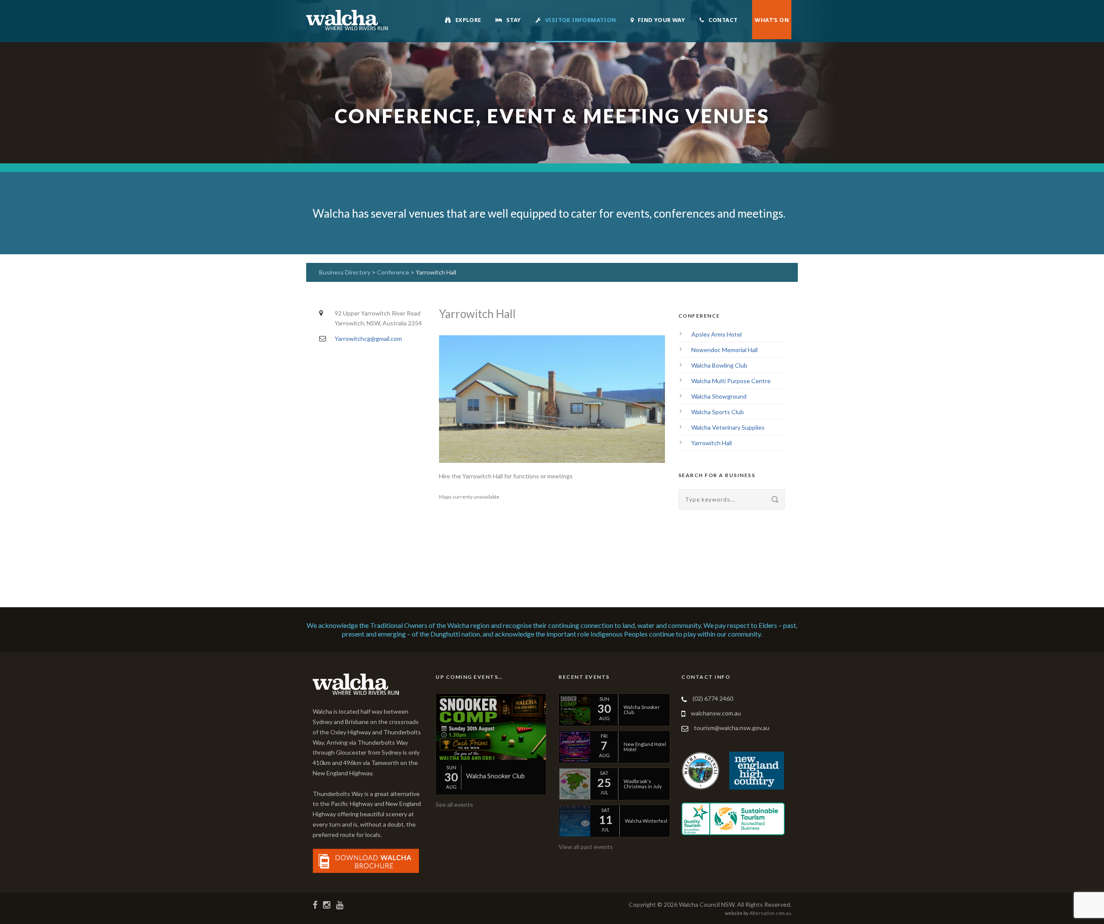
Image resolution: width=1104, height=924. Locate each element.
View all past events (585, 846)
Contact (723, 20)
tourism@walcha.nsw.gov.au (731, 727)
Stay (513, 20)
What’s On (772, 20)
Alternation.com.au (770, 913)
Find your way (661, 20)
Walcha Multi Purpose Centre (731, 381)
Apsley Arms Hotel (716, 334)
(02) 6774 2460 (713, 698)
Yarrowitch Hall (711, 443)
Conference (394, 272)
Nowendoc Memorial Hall (724, 349)
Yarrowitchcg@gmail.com (368, 338)
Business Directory (344, 272)
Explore (468, 20)
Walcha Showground (718, 396)
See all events (454, 804)
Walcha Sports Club (717, 412)
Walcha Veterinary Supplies (728, 427)
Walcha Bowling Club (719, 365)
